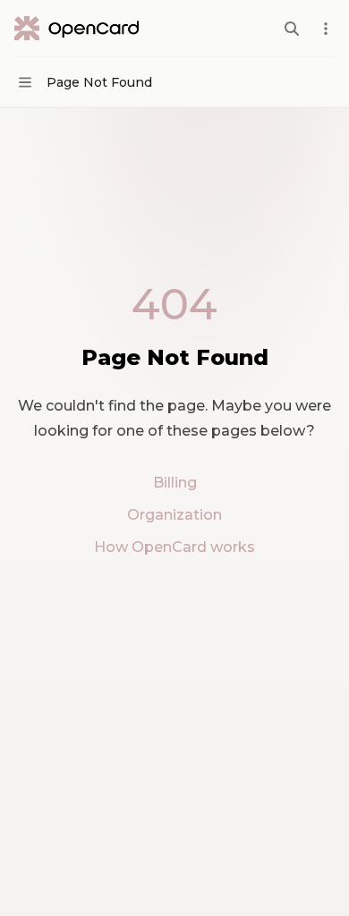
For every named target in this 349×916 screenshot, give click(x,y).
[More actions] (326, 28)
